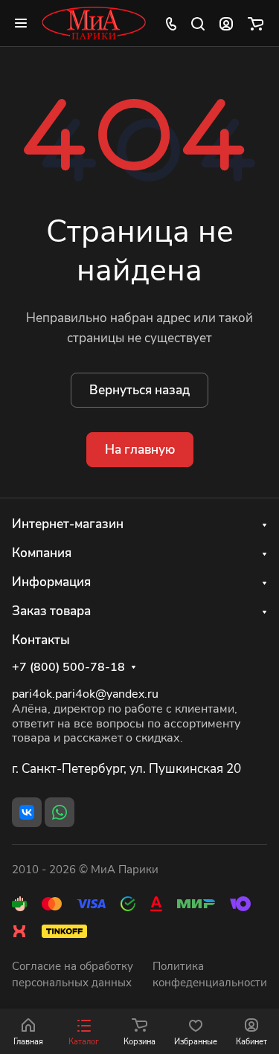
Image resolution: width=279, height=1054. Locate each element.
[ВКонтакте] (27, 812)
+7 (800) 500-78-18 (68, 668)
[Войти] (226, 23)
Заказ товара (51, 611)
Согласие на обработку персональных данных (72, 974)
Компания (41, 553)
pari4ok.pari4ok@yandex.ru (85, 694)
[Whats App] (59, 812)
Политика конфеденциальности (210, 974)
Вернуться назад (139, 390)
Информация (51, 582)
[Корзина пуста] (255, 23)
